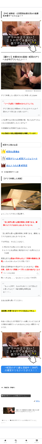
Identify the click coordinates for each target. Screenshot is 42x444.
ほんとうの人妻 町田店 (16, 165)
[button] (38, 273)
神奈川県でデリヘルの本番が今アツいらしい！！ (16, 395)
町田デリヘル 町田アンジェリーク (22, 159)
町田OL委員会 (12, 152)
